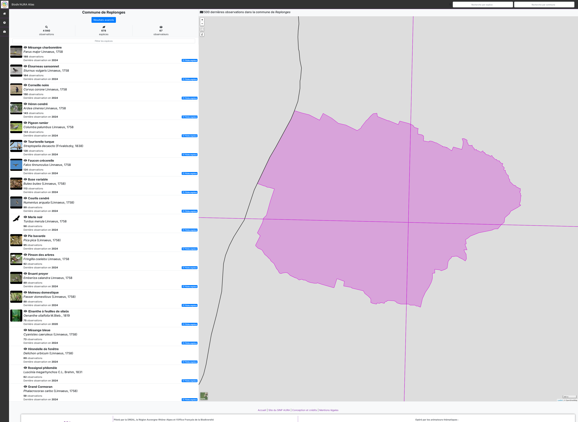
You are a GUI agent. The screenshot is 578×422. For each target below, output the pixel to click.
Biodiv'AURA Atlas (23, 4)
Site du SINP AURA (279, 410)
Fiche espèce (191, 60)
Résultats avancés (103, 19)
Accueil (262, 410)
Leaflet (560, 400)
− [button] (202, 23)
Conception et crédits (305, 410)
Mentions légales (328, 410)
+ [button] (202, 19)
